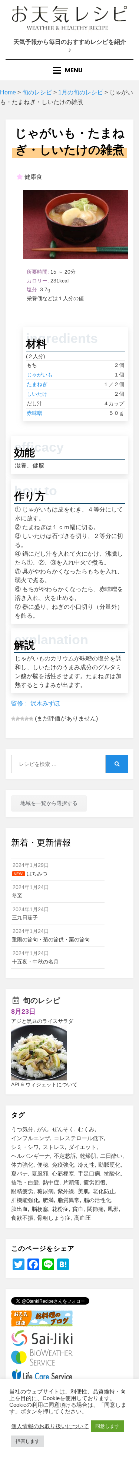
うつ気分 (22, 1129)
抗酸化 (112, 1173)
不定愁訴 (65, 1156)
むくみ (86, 1129)
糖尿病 (45, 1191)
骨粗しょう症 (53, 1218)
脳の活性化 (97, 1200)
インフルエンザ (30, 1138)
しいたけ (37, 394)
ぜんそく (63, 1129)
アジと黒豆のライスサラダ (42, 1021)
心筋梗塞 (63, 1173)
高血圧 (82, 1218)
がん (42, 1129)
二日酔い (111, 1156)
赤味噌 (34, 413)
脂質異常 (68, 1200)
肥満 (48, 1200)
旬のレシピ (41, 1000)
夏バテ (19, 1173)
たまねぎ (37, 384)
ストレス (54, 1147)
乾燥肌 (88, 1156)
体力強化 (22, 1165)
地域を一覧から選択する (48, 803)
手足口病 (89, 1173)
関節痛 (95, 1209)
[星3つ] (22, 718)
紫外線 (65, 1191)
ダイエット (82, 1147)
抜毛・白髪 (25, 1182)
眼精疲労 (22, 1191)
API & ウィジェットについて (44, 1084)
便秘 (42, 1165)
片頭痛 (71, 1182)
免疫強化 (63, 1165)
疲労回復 (94, 1182)
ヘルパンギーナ (30, 1156)
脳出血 (19, 1209)
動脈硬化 (109, 1165)
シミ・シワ (25, 1147)
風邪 (113, 1209)
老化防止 (104, 1191)
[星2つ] (18, 718)
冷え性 (86, 1165)
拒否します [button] (28, 1441)
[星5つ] (31, 718)
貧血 (77, 1209)
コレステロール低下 (79, 1138)
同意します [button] (107, 1426)
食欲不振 (22, 1218)
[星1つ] (13, 718)
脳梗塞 (40, 1209)
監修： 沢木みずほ (35, 703)
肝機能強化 (25, 1200)
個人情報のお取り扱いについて (50, 1426)
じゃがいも (40, 375)
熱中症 (51, 1182)
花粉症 (60, 1209)
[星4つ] (26, 718)
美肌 (83, 1191)
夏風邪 (40, 1173)
